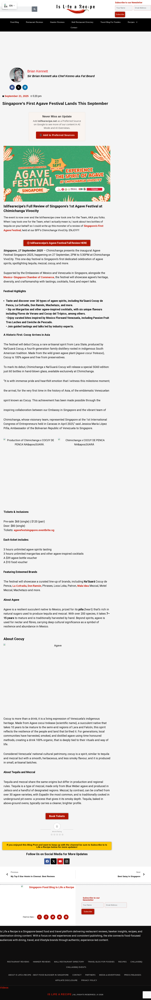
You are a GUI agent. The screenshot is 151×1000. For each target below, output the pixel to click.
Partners (90, 975)
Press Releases (132, 975)
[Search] (34, 9)
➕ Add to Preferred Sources (57, 135)
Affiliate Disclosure (66, 980)
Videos (4, 987)
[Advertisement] (75, 48)
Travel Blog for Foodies (111, 22)
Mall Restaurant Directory (82, 22)
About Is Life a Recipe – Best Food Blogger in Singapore (38, 975)
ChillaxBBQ (136, 962)
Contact (74, 28)
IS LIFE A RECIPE (60, 994)
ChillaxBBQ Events (76, 967)
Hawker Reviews (57, 22)
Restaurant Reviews (34, 22)
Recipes (131, 22)
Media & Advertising (109, 975)
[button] (12, 87)
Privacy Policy (89, 980)
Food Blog (14, 22)
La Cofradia (20, 585)
